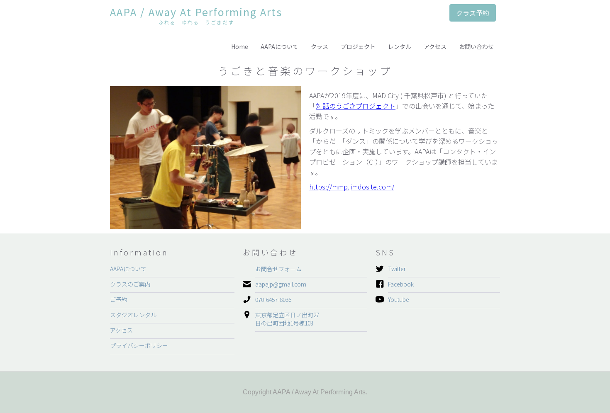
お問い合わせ (476, 46)
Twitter (397, 269)
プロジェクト (358, 46)
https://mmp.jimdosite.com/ (351, 187)
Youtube (398, 299)
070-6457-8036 (273, 299)
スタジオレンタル (133, 315)
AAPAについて (279, 46)
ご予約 (118, 299)
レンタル (399, 46)
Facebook (401, 284)
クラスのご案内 (130, 284)
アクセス (435, 46)
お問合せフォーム (278, 269)
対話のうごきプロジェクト (355, 106)
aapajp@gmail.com (280, 284)
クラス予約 (472, 13)
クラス (319, 46)
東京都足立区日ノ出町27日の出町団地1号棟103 (287, 319)
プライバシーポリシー (139, 345)
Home (239, 46)
